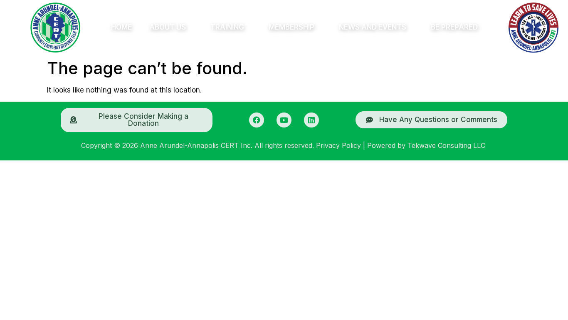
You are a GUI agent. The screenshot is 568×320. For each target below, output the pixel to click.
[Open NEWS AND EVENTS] (410, 27)
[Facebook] (256, 120)
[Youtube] (284, 120)
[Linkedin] (311, 120)
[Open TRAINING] (248, 27)
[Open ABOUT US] (190, 27)
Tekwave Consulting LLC (446, 145)
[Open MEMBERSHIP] (318, 27)
